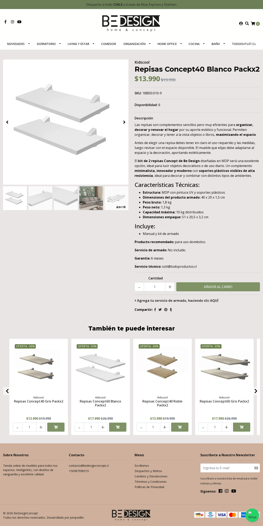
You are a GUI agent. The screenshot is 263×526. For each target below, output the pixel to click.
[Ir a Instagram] (12, 22)
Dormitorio (46, 44)
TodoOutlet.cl (244, 44)
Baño (215, 44)
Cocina (194, 44)
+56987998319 (79, 471)
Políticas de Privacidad (149, 487)
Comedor (108, 44)
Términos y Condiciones (151, 482)
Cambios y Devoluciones (151, 476)
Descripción (144, 118)
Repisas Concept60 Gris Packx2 (224, 401)
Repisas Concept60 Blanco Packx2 (100, 403)
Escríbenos (142, 466)
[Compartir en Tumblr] (171, 309)
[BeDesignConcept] (131, 23)
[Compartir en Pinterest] (165, 309)
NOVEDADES (16, 44)
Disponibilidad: (146, 105)
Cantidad (155, 278)
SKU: (138, 93)
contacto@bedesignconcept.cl (89, 466)
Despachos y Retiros (148, 471)
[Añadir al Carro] (56, 427)
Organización (134, 44)
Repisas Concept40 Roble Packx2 (162, 403)
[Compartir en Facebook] (155, 309)
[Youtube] (19, 22)
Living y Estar (78, 44)
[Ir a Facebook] (5, 22)
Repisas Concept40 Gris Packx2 (38, 401)
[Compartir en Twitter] (160, 309)
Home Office (167, 44)
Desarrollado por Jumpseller (65, 517)
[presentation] (7, 122)
